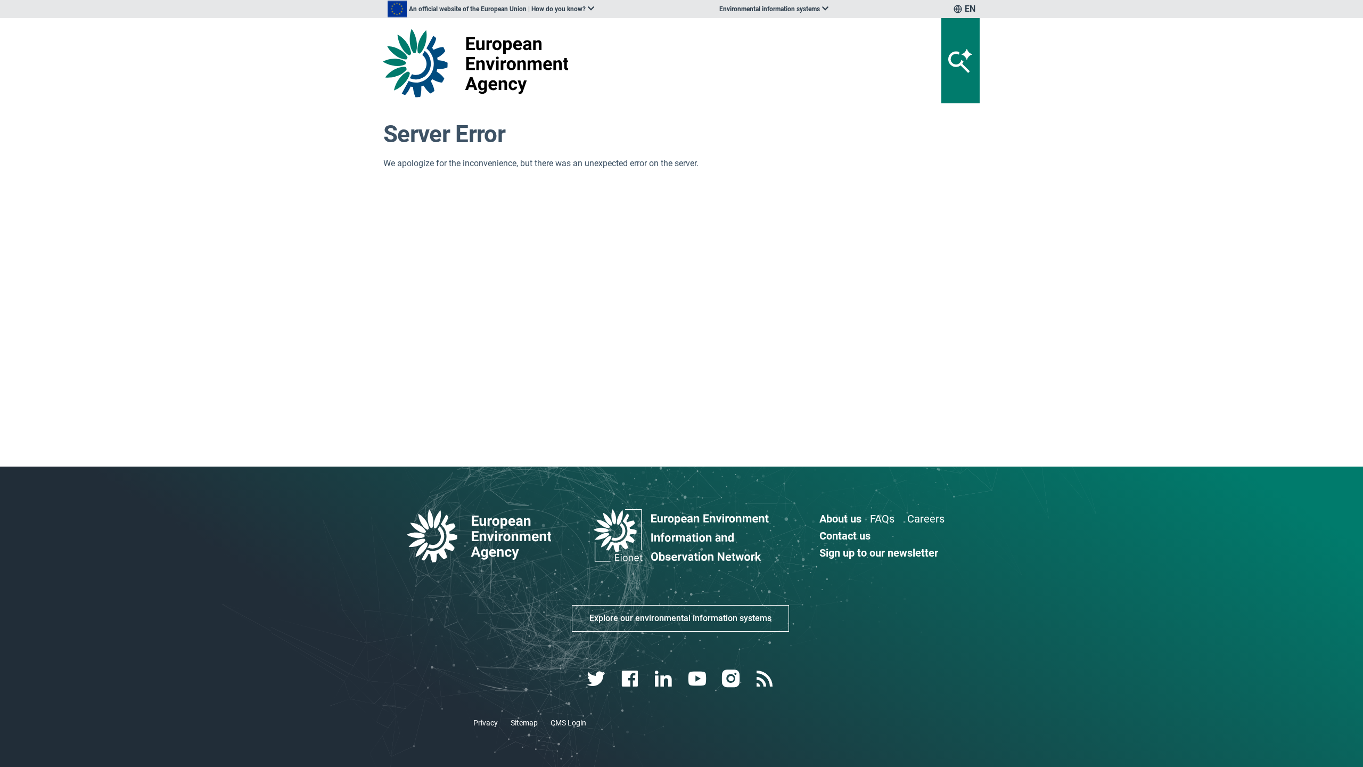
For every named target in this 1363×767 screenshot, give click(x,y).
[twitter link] (597, 679)
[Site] (480, 63)
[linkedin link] (664, 679)
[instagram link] (731, 679)
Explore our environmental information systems (680, 618)
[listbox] (490, 9)
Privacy (485, 723)
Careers (926, 518)
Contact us (845, 535)
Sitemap (524, 723)
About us (840, 518)
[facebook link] (631, 679)
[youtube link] (698, 679)
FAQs (882, 518)
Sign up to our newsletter (878, 552)
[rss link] (765, 679)
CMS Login (568, 723)
